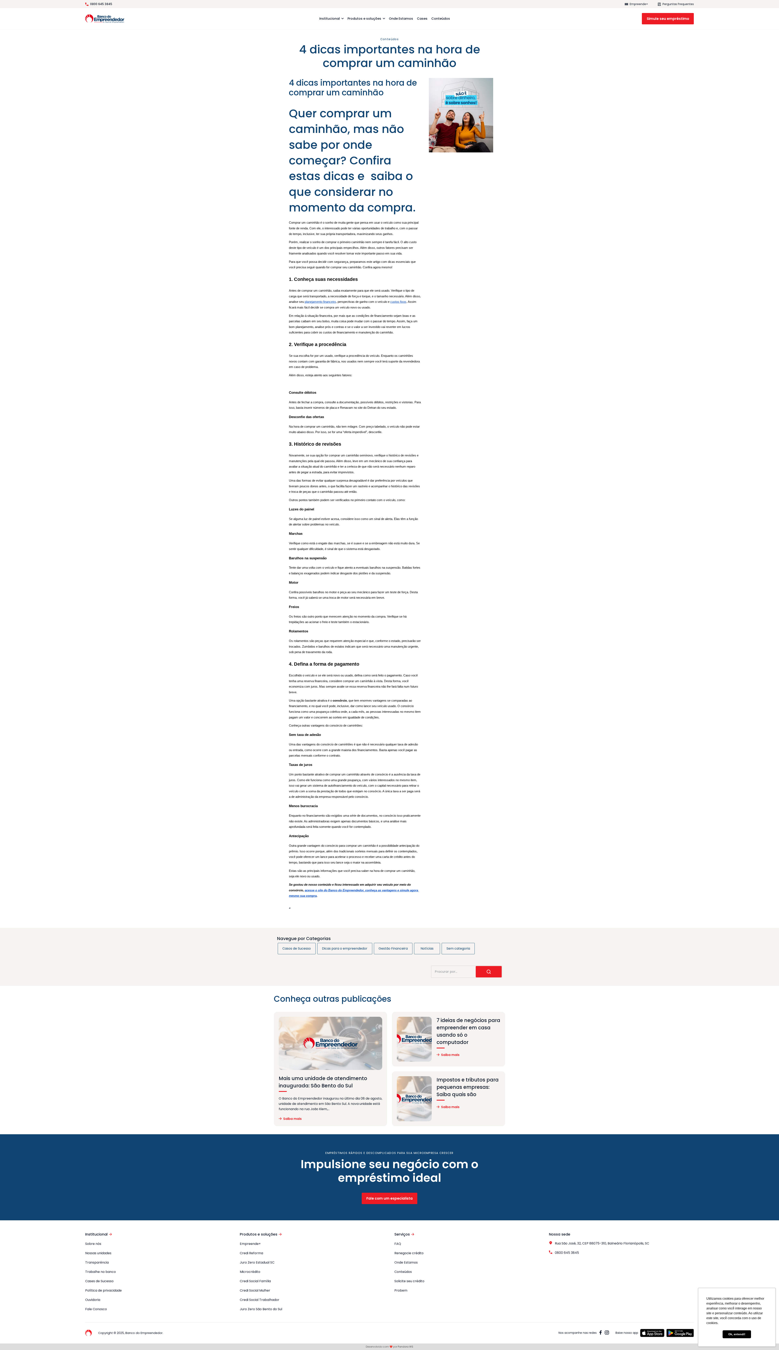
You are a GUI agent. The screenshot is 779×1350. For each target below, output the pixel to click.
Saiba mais (292, 1118)
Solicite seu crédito (409, 1281)
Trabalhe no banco (100, 1271)
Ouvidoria (92, 1299)
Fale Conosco (96, 1309)
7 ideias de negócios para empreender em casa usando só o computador (468, 1031)
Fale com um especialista (389, 1198)
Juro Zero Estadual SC (257, 1262)
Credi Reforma (251, 1253)
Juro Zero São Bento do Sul (261, 1309)
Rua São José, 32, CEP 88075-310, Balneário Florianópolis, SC (602, 1243)
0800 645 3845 (101, 4)
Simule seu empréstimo (668, 18)
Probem (400, 1290)
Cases (422, 18)
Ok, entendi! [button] (736, 1334)
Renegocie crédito (409, 1253)
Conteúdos (440, 18)
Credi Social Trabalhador (259, 1299)
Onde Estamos (401, 18)
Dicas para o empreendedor (344, 948)
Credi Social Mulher (255, 1290)
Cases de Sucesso (99, 1281)
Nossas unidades (98, 1253)
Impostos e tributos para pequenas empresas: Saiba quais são (468, 1087)
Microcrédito (250, 1271)
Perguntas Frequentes (678, 4)
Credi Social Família (255, 1281)
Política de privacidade (103, 1290)
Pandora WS (405, 1346)
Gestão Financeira (393, 948)
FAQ (397, 1243)
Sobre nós (93, 1243)
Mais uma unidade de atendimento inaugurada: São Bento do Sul (323, 1082)
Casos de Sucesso (296, 948)
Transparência (97, 1262)
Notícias (427, 948)
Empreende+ (639, 4)
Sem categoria (458, 948)
